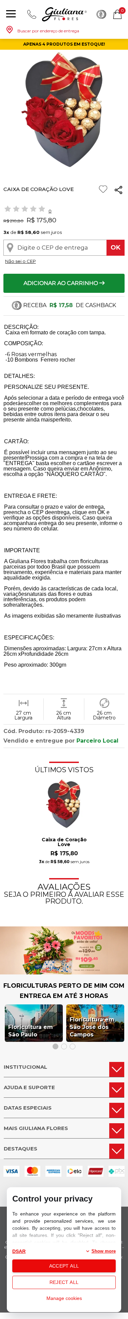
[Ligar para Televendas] (32, 14)
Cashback (101, 14)
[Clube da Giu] (64, 972)
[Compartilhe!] (118, 191)
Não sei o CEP (20, 261)
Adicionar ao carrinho (61, 283)
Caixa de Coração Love (64, 842)
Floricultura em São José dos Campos (92, 1027)
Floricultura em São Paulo (30, 1031)
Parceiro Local (97, 740)
